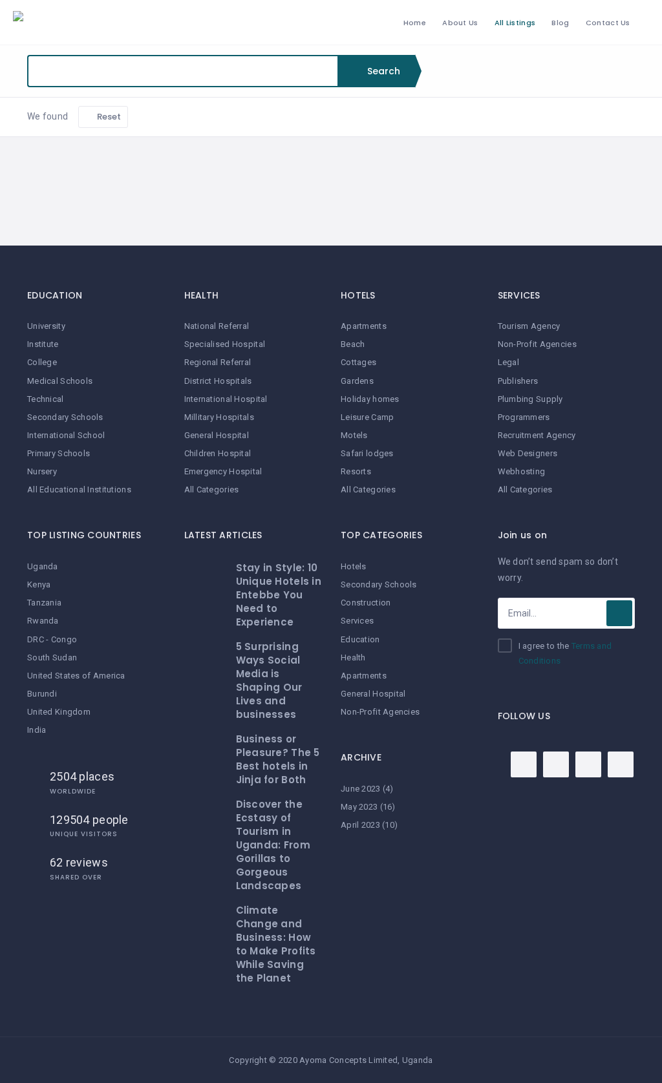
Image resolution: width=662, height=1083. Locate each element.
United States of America (76, 675)
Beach (353, 344)
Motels (354, 435)
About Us (460, 22)
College (42, 362)
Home (414, 22)
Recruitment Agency (537, 435)
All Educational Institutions (79, 489)
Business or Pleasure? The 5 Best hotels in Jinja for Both (278, 759)
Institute (43, 344)
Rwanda (43, 621)
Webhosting (522, 471)
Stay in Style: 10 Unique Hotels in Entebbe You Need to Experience (278, 595)
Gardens (357, 381)
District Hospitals (218, 381)
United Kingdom (59, 712)
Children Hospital (217, 453)
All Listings (515, 22)
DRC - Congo (52, 639)
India (36, 730)
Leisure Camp (367, 417)
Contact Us (608, 22)
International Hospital (226, 399)
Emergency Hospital (223, 471)
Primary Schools (58, 453)
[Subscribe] (619, 613)
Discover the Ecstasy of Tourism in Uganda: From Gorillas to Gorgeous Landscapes (273, 844)
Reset (108, 116)
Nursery (42, 471)
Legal (508, 362)
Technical (45, 399)
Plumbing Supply (530, 399)
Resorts (356, 471)
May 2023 (359, 807)
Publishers (518, 381)
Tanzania (44, 602)
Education (360, 639)
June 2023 (361, 789)
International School (66, 435)
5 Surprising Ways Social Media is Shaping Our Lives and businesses (269, 680)
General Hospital (216, 435)
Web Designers (528, 453)
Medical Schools (59, 381)
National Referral (217, 326)
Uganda (42, 566)
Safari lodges (367, 453)
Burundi (42, 694)
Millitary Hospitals (219, 417)
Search (383, 71)
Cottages (358, 362)
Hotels (354, 566)
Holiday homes (370, 399)
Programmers (524, 417)
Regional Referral (217, 362)
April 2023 (360, 825)
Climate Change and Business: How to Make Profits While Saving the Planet (276, 944)
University (46, 326)
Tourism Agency (529, 326)
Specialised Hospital (225, 344)
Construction (365, 602)
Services (357, 621)
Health (353, 657)
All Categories (211, 489)
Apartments (364, 326)
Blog (560, 22)
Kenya (38, 584)
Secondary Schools (65, 417)
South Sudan (52, 657)
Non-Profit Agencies (380, 712)
